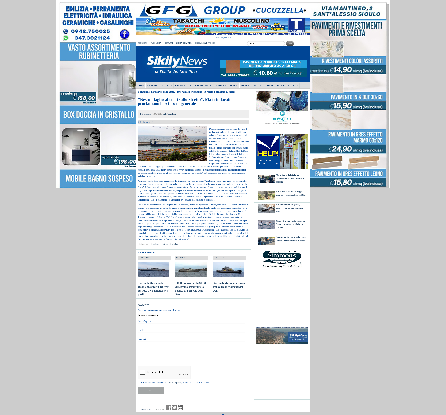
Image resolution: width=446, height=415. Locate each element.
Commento (142, 339)
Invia (150, 390)
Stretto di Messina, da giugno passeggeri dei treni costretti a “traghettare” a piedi (153, 288)
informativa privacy (174, 382)
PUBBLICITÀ (156, 43)
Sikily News (159, 409)
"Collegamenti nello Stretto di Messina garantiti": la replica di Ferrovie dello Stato (191, 288)
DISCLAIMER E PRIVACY (205, 43)
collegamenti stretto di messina (165, 244)
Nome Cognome (144, 321)
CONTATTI (169, 43)
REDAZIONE (142, 43)
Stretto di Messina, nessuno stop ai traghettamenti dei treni (229, 286)
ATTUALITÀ (169, 114)
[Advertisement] (282, 297)
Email (140, 330)
